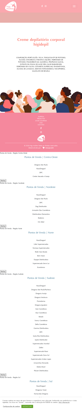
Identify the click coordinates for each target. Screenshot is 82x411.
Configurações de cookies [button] (11, 406)
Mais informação (64, 402)
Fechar (3, 181)
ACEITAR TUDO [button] (27, 406)
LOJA (41, 123)
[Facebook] (43, 6)
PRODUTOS (41, 119)
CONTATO (41, 125)
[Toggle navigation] (74, 6)
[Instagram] (45, 6)
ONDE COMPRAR (41, 121)
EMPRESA (41, 117)
